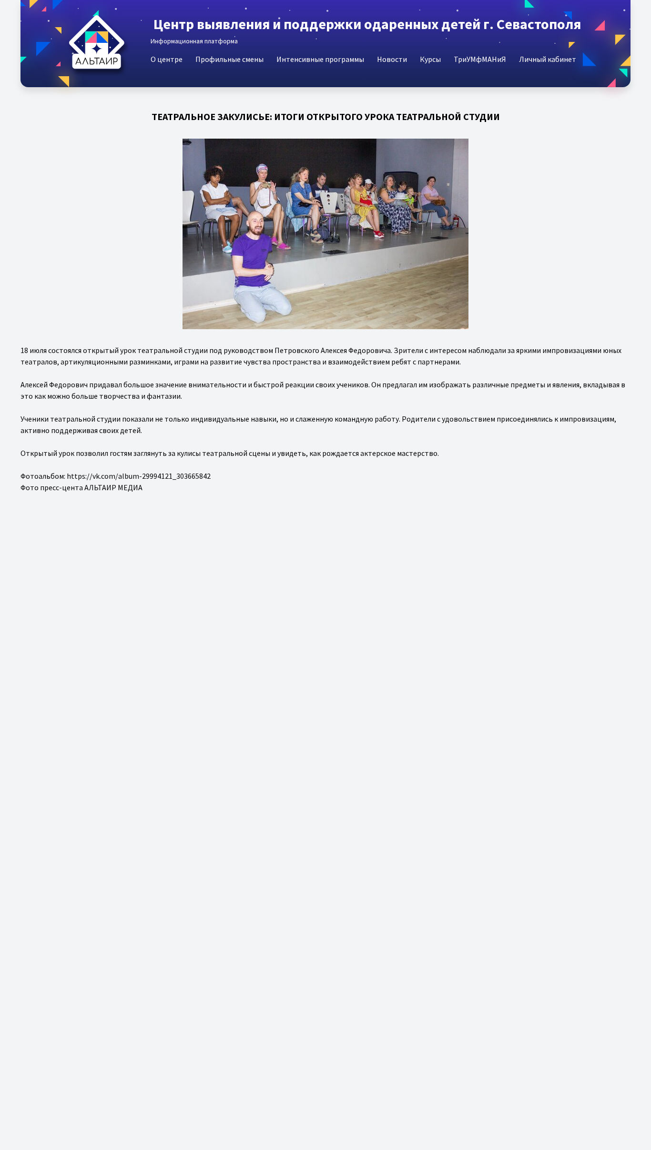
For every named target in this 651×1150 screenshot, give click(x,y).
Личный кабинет (547, 59)
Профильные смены (229, 59)
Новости (392, 59)
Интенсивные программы (320, 59)
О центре (167, 59)
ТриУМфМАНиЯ (480, 59)
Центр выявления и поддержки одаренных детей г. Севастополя (367, 23)
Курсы (430, 59)
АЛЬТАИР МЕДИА (113, 487)
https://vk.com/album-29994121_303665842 (139, 476)
